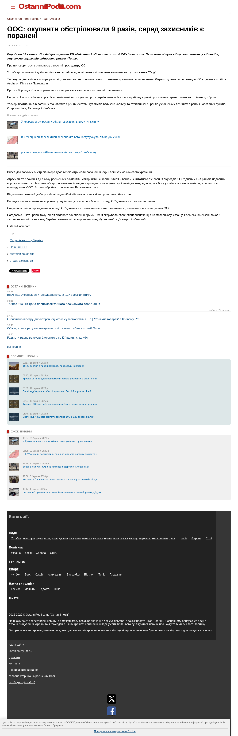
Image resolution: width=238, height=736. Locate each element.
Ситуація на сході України (26, 240)
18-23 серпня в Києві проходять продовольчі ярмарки (53, 365)
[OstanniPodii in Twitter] (111, 699)
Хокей (39, 574)
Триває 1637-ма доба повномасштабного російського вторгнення (60, 404)
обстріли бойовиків (22, 253)
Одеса (39, 538)
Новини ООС (18, 247)
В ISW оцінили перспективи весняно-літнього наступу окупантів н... (61, 454)
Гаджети (45, 589)
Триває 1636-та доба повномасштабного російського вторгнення (60, 378)
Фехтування (54, 574)
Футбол (15, 574)
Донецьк (63, 538)
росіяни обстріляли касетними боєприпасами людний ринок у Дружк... (63, 492)
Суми (172, 538)
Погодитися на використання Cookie (115, 731)
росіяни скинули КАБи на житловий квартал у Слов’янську (59, 152)
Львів (47, 538)
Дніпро (54, 538)
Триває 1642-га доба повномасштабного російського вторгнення (53, 304)
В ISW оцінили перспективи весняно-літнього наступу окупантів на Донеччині (71, 137)
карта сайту (16, 644)
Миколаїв (87, 538)
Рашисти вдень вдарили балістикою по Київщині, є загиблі (47, 337)
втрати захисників (21, 260)
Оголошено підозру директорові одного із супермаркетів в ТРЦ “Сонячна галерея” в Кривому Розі (73, 319)
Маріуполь (145, 538)
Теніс (101, 574)
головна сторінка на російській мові (32, 676)
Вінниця (133, 538)
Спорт (13, 569)
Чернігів (124, 538)
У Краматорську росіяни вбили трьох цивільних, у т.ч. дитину (60, 121)
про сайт (14, 657)
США (209, 538)
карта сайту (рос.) (20, 650)
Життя (14, 598)
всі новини (14, 346)
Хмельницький (160, 538)
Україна (55, 18)
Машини (30, 589)
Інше (57, 589)
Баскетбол (73, 574)
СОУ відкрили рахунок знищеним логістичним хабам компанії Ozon (53, 328)
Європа (196, 538)
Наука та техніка (21, 583)
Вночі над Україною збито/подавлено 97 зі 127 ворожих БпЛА (49, 294)
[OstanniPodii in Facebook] (111, 710)
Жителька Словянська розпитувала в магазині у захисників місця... (61, 479)
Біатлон (89, 574)
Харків (31, 538)
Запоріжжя (75, 538)
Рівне (116, 538)
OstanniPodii (15, 18)
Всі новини (32, 18)
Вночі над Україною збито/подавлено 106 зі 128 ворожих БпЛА (58, 416)
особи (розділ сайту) (22, 682)
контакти (14, 663)
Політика (16, 547)
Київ (25, 538)
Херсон (108, 538)
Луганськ (98, 538)
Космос (15, 589)
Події (44, 18)
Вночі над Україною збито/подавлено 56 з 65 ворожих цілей (57, 391)
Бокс (28, 574)
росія (184, 538)
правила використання (24, 669)
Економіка (17, 562)
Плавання (115, 574)
